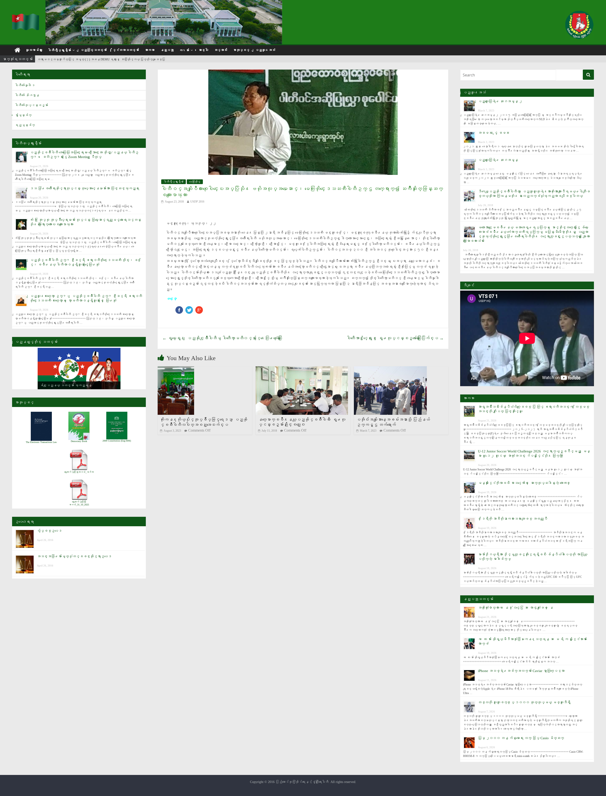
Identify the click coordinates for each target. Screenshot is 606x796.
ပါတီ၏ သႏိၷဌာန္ (27, 95)
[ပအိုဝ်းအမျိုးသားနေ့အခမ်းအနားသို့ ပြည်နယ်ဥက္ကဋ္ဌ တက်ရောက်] (390, 369)
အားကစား (150, 50)
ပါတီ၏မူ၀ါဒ (25, 85)
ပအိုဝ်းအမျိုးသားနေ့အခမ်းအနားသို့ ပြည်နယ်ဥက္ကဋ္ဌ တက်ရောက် (393, 422)
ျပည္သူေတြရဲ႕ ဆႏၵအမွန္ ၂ (500, 101)
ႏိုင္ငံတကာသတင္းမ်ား (125, 50)
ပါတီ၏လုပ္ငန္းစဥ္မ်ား (31, 105)
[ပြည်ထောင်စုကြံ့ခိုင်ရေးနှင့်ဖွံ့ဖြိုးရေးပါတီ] (26, 17)
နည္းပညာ (167, 50)
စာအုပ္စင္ (241, 50)
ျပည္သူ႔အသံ (265, 50)
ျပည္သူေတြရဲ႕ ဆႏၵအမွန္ (498, 160)
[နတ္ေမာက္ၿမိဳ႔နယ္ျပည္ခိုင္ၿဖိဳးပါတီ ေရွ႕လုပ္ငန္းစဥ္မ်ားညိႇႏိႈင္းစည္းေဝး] (302, 369)
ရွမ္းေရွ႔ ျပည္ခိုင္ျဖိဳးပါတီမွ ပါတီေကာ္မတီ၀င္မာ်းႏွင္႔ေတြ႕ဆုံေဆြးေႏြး (222, 338)
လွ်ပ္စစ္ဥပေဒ (49, 531)
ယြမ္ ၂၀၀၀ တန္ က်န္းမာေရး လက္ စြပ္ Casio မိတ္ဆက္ (521, 738)
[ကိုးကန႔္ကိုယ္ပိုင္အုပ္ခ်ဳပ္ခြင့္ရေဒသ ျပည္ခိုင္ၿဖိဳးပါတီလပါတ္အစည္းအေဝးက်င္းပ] (176, 369)
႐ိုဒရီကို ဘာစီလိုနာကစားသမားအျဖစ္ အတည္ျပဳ (512, 519)
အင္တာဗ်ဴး (220, 50)
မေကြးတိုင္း (195, 181)
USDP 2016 (197, 201)
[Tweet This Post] (189, 308)
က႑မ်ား (184, 50)
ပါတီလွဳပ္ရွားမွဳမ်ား (59, 50)
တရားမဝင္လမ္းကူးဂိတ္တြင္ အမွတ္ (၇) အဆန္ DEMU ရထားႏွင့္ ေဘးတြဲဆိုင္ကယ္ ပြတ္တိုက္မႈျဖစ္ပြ (101, 59)
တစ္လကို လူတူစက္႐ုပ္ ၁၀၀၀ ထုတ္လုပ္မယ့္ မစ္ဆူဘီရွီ (524, 702)
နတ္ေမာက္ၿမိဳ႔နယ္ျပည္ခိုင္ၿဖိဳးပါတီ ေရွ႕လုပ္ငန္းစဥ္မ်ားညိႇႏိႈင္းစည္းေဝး (301, 422)
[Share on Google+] (199, 308)
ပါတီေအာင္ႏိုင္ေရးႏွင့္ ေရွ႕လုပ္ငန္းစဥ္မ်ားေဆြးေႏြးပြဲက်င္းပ (395, 338)
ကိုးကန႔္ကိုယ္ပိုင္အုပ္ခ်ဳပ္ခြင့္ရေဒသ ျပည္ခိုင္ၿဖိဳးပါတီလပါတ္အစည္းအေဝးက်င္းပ (203, 422)
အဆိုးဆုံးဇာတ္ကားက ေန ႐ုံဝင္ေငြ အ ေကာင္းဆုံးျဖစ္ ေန (515, 608)
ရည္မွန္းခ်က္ (25, 125)
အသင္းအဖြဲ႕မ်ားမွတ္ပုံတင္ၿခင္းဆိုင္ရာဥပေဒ (74, 556)
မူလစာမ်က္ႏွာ (34, 50)
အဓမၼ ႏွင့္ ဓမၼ (493, 133)
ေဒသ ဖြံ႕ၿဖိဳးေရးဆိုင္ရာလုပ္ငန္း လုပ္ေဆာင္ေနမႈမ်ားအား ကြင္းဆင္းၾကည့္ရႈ (84, 188)
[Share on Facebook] (179, 308)
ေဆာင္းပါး (203, 50)
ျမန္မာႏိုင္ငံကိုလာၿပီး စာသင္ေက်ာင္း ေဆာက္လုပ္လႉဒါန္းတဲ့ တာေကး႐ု (524, 483)
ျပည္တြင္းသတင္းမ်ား (93, 50)
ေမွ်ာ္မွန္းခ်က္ (23, 115)
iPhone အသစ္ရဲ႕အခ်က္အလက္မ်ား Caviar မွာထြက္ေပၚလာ (521, 671)
